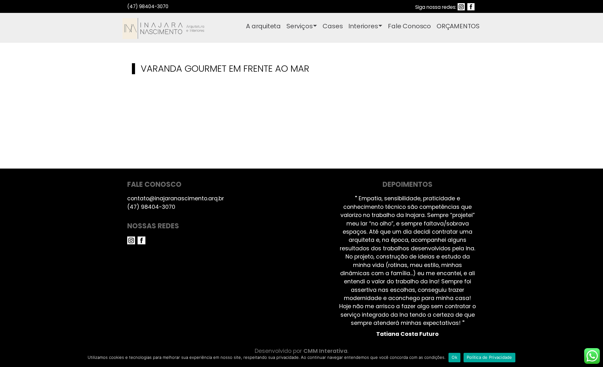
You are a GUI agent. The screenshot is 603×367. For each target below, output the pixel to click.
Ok (454, 357)
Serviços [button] (299, 26)
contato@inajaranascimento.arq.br (175, 198)
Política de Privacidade (489, 357)
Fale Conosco (409, 26)
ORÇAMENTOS (458, 26)
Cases (333, 26)
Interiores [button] (363, 26)
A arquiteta (263, 26)
